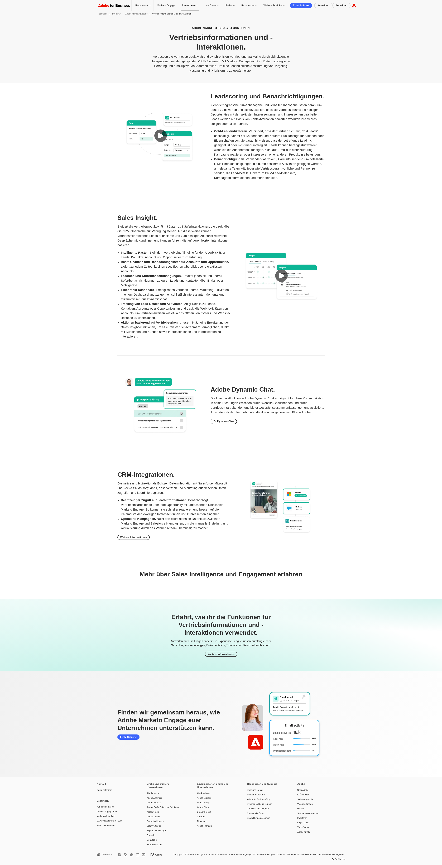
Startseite (103, 14)
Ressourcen (247, 5)
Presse (300, 809)
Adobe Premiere (204, 826)
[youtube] (143, 854)
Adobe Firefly (203, 802)
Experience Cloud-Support (259, 804)
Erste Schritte (301, 5)
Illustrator (201, 816)
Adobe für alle (303, 832)
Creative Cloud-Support (258, 809)
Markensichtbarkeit (105, 816)
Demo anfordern (104, 790)
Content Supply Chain (107, 811)
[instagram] (125, 854)
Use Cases (211, 5)
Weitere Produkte (272, 5)
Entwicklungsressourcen (258, 818)
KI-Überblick (303, 795)
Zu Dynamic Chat (223, 421)
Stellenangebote (305, 799)
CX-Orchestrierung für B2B (109, 821)
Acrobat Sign (153, 812)
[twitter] (131, 854)
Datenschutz (222, 854)
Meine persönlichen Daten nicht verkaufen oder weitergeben (315, 854)
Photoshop (202, 821)
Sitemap (281, 854)
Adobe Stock (203, 807)
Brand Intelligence (155, 821)
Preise (228, 5)
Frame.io (151, 835)
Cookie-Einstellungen (264, 854)
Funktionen (189, 5)
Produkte (116, 14)
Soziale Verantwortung (308, 813)
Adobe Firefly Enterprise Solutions (163, 807)
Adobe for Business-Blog (258, 799)
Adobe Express (154, 802)
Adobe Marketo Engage (136, 14)
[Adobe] (354, 5)
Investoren (302, 818)
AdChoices (340, 859)
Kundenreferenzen (256, 795)
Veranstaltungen (305, 804)
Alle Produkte (153, 793)
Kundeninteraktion (105, 807)
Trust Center (303, 827)
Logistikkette (303, 822)
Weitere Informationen (133, 537)
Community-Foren (255, 813)
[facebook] (119, 854)
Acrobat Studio (154, 816)
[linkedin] (137, 854)
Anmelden (323, 5)
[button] (160, 135)
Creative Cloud (154, 826)
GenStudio (152, 840)
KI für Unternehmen (106, 825)
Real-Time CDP (154, 844)
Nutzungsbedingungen (241, 854)
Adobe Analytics (154, 798)
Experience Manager (156, 830)
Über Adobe (303, 790)
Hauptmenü (141, 5)
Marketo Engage (166, 5)
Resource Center (255, 790)
